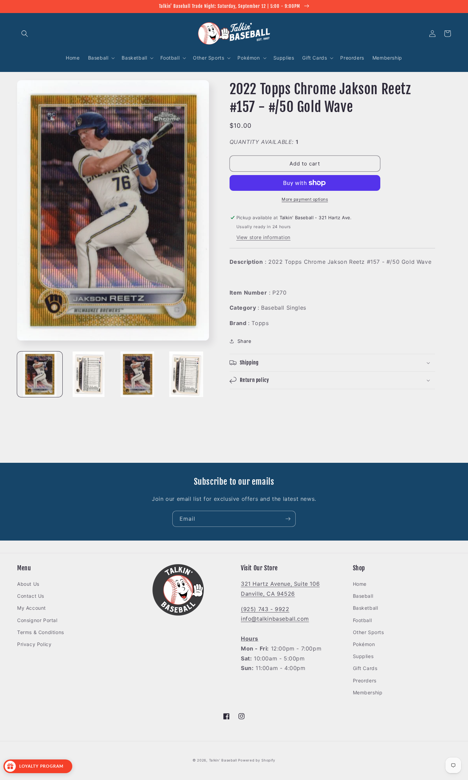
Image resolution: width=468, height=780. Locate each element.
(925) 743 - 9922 (265, 609)
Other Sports (368, 632)
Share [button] (244, 341)
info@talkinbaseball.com (275, 618)
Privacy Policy (34, 644)
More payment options (305, 199)
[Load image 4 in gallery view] (186, 374)
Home (360, 584)
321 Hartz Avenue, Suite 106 (280, 583)
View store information (263, 237)
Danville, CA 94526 (268, 593)
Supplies (363, 656)
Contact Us (30, 596)
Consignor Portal (37, 620)
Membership (368, 692)
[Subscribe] (287, 519)
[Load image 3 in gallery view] (137, 374)
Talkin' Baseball (223, 760)
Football (362, 620)
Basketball (365, 608)
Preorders (365, 680)
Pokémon (364, 644)
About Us (28, 584)
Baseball (363, 596)
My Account (31, 608)
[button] (24, 33)
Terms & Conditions (40, 632)
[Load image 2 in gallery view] (88, 374)
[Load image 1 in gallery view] (39, 374)
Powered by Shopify (256, 760)
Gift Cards (365, 668)
